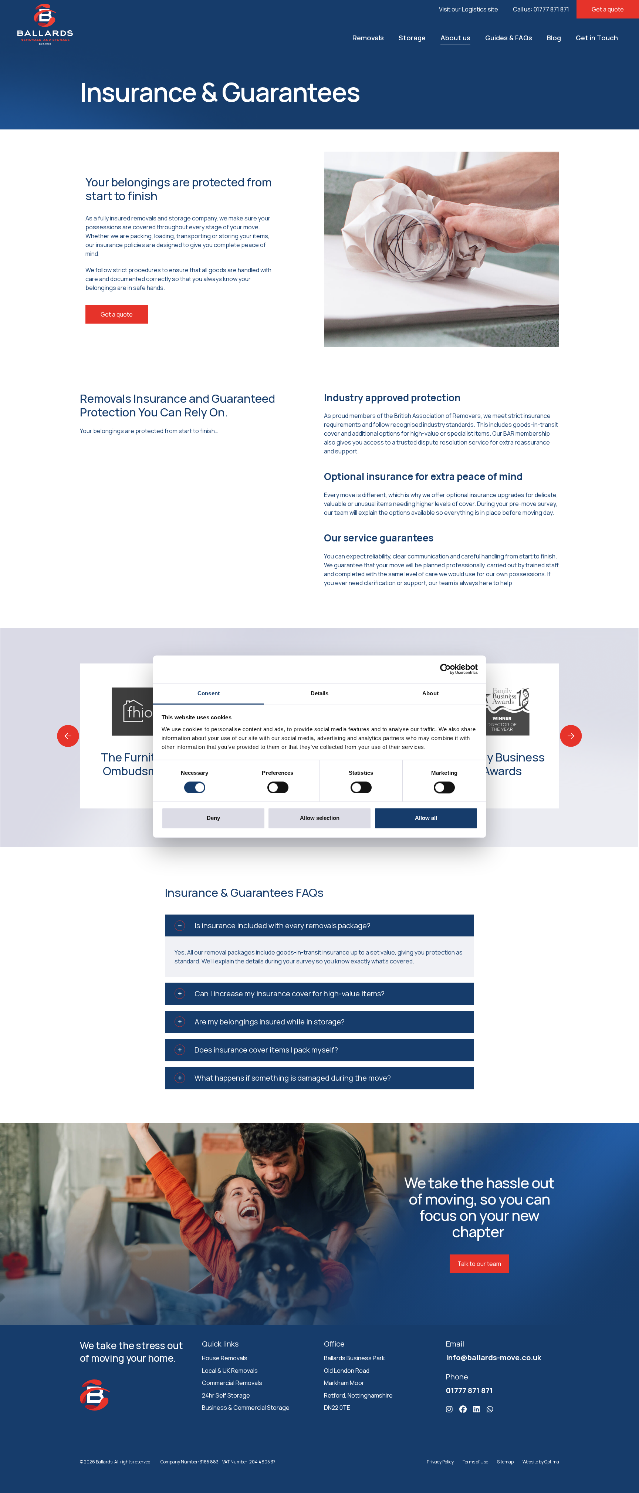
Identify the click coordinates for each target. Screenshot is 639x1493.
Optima (551, 1462)
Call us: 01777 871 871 (541, 9)
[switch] (277, 787)
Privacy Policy (440, 1462)
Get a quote (608, 9)
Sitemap (505, 1462)
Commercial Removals (232, 1383)
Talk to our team (479, 1264)
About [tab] (430, 693)
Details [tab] (320, 693)
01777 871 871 (469, 1390)
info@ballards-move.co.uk (493, 1357)
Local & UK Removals (230, 1370)
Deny (213, 818)
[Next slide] (571, 736)
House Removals (224, 1358)
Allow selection (319, 818)
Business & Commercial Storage (246, 1408)
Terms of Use (475, 1462)
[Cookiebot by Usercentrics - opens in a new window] (445, 669)
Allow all (426, 818)
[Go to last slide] (68, 736)
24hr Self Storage (226, 1395)
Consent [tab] (208, 693)
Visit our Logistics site (468, 9)
